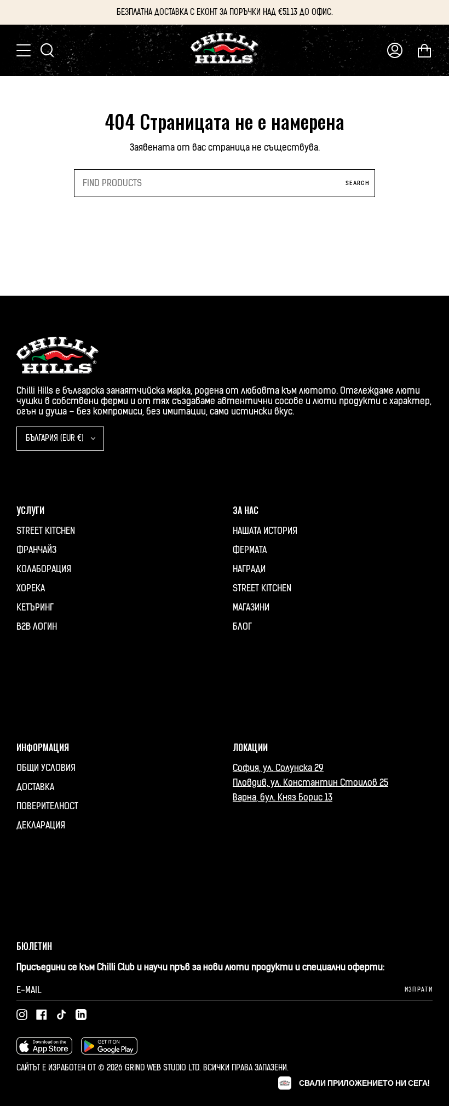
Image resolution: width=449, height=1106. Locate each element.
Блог (242, 626)
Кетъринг (35, 607)
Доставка (35, 787)
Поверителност (47, 806)
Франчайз (36, 550)
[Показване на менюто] (24, 50)
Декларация (40, 825)
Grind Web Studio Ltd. (164, 1068)
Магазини (251, 607)
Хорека (30, 588)
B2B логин (36, 626)
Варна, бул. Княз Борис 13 (282, 797)
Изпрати (419, 989)
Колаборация (43, 569)
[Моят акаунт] (395, 50)
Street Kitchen (45, 531)
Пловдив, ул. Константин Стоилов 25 (310, 782)
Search (358, 183)
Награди (249, 569)
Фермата (250, 550)
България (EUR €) (56, 438)
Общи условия (46, 768)
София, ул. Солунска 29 (278, 768)
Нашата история (265, 531)
